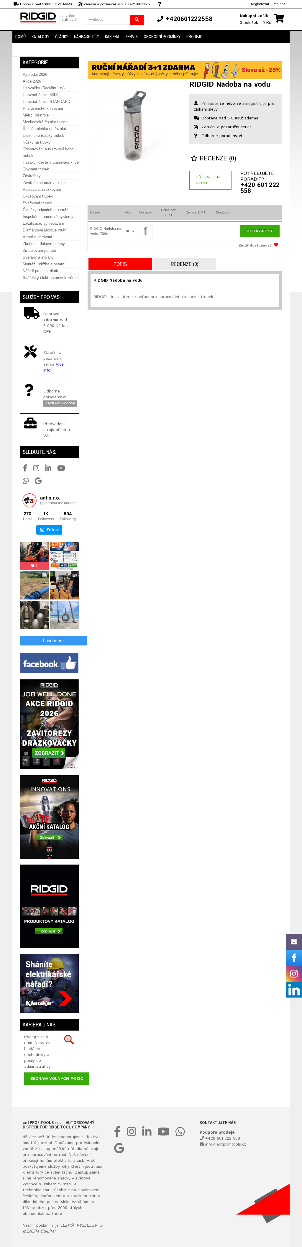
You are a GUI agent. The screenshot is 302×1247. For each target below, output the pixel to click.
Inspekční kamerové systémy (48, 216)
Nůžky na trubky (37, 142)
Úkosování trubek (38, 196)
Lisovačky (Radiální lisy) (44, 88)
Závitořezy (32, 176)
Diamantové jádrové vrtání (45, 230)
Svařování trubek (37, 203)
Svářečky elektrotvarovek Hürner (51, 277)
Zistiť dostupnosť (255, 245)
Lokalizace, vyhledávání (43, 223)
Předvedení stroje (208, 180)
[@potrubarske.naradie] (29, 500)
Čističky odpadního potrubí (45, 210)
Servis (131, 36)
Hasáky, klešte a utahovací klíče (51, 162)
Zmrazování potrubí (39, 250)
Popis (120, 264)
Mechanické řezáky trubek (45, 122)
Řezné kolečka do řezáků (44, 128)
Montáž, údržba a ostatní (44, 264)
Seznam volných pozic (56, 1079)
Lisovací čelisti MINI (40, 95)
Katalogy (40, 36)
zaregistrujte (254, 103)
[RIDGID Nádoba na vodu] (134, 127)
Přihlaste (209, 103)
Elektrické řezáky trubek (43, 135)
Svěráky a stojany (38, 257)
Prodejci (194, 36)
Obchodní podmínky (162, 36)
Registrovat (260, 3)
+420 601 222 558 (260, 188)
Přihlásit (279, 3)
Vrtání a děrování (37, 237)
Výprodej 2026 (35, 74)
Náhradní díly (86, 36)
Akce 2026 (32, 81)
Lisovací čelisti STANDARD (46, 101)
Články (61, 36)
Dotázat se (260, 231)
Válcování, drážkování (42, 189)
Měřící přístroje (36, 115)
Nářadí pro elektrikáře (41, 271)
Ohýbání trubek (36, 169)
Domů (20, 36)
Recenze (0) (217, 159)
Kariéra (112, 36)
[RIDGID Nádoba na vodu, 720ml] (145, 231)
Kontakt (23, 49)
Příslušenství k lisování (43, 108)
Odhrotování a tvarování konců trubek (49, 152)
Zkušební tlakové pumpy (44, 243)
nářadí (74, 1149)
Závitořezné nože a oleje (44, 182)
